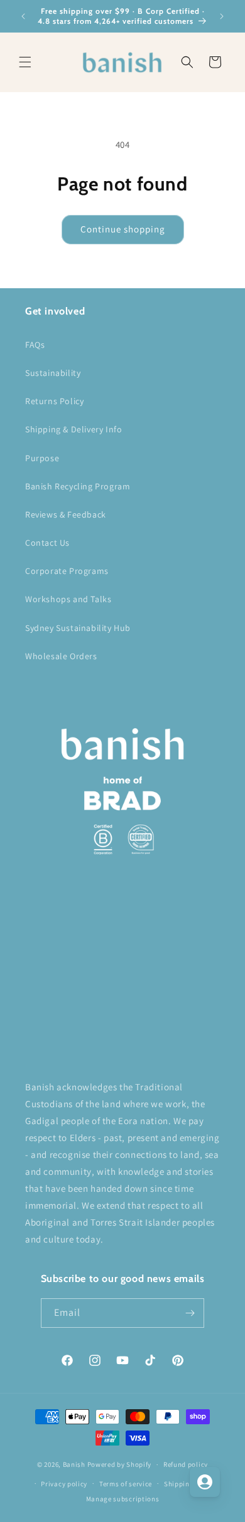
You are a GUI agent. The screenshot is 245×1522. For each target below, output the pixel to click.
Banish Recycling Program (77, 486)
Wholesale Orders (61, 656)
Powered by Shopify (119, 1464)
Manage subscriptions (123, 1498)
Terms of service (125, 1483)
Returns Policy (54, 401)
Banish (74, 1464)
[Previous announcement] (23, 16)
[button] (25, 62)
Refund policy (185, 1464)
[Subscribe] (190, 1313)
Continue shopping (122, 229)
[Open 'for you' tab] (205, 1482)
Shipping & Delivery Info (73, 429)
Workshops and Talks (68, 599)
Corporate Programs (67, 570)
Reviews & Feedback (65, 514)
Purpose (42, 458)
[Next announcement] (222, 16)
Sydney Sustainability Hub (78, 627)
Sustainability (52, 372)
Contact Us (47, 542)
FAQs (35, 344)
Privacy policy (64, 1483)
